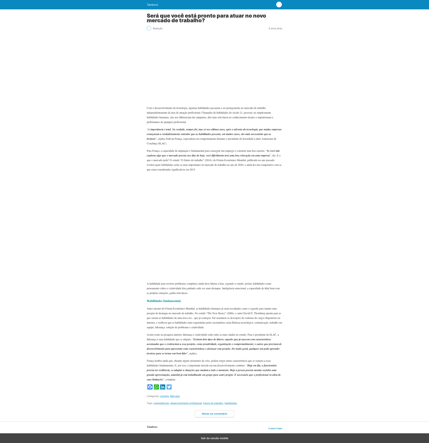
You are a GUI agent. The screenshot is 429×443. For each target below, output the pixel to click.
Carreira (164, 396)
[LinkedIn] (163, 388)
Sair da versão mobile (214, 438)
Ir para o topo (275, 428)
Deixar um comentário (214, 413)
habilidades (230, 403)
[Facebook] (150, 388)
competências (161, 403)
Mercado (175, 396)
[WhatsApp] (156, 388)
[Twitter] (169, 388)
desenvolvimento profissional (186, 403)
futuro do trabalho (213, 403)
